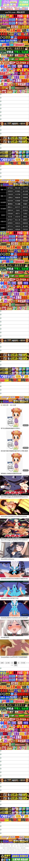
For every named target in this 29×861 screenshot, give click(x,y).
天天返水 (25, 210)
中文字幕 (17, 194)
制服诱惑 (25, 223)
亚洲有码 (10, 191)
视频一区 (3, 189)
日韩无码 (25, 229)
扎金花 (18, 210)
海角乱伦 (17, 223)
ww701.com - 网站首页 (15, 12)
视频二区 (3, 196)
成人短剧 (25, 226)
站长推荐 (3, 202)
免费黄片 (25, 220)
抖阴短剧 (17, 229)
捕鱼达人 (10, 207)
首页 (2, 662)
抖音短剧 (10, 213)
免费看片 (3, 228)
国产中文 (10, 226)
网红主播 (17, 188)
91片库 (10, 216)
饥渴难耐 (17, 200)
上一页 (7, 662)
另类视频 (25, 197)
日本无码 (25, 188)
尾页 (16, 665)
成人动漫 (25, 191)
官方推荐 (3, 208)
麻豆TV (18, 213)
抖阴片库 (3, 221)
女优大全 (17, 216)
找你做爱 (25, 200)
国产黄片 (10, 220)
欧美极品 (17, 191)
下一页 (23, 662)
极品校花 (10, 229)
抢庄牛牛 (17, 207)
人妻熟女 (10, 197)
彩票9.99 (10, 210)
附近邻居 (10, 200)
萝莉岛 (25, 216)
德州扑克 (25, 207)
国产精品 (10, 188)
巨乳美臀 (25, 194)
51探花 (25, 213)
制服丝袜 (17, 197)
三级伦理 (10, 194)
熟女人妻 (17, 220)
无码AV (3, 215)
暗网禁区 (10, 223)
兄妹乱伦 (17, 226)
